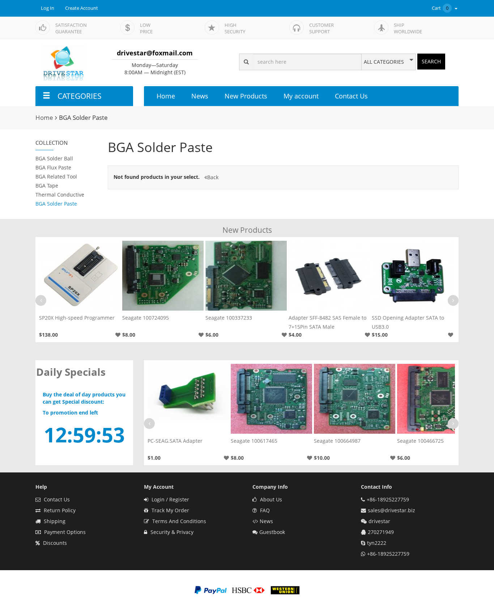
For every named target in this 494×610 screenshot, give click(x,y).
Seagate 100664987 (337, 440)
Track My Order (169, 510)
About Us (270, 499)
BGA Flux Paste (53, 167)
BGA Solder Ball (54, 158)
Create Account (81, 8)
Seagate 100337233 (228, 317)
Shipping (53, 521)
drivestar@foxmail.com (155, 53)
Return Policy (59, 510)
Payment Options (64, 532)
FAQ (264, 510)
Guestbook (272, 532)
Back (212, 177)
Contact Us (351, 96)
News (199, 96)
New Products (246, 96)
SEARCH (431, 61)
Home (166, 96)
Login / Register (169, 499)
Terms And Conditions (178, 521)
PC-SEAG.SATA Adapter (175, 440)
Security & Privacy (171, 532)
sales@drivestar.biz (391, 510)
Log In (47, 8)
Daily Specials (71, 372)
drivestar (379, 521)
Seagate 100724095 (145, 317)
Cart (440, 8)
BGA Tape (46, 185)
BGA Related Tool (56, 176)
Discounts (54, 542)
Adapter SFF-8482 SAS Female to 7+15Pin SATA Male (327, 322)
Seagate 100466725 (420, 440)
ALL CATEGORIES (384, 61)
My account (301, 96)
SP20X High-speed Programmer (77, 317)
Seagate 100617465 (254, 440)
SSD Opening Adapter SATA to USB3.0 (408, 322)
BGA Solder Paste (56, 203)
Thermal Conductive (59, 194)
